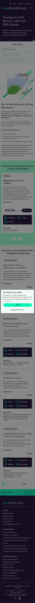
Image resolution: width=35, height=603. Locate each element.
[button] (17, 310)
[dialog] (17, 301)
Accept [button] (18, 305)
